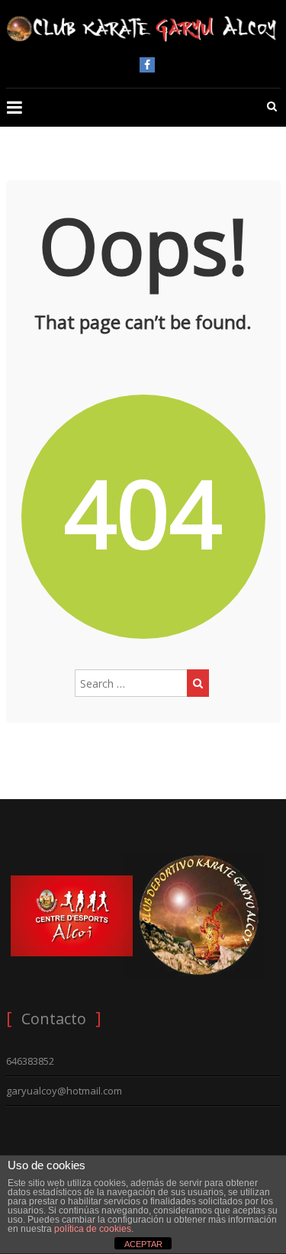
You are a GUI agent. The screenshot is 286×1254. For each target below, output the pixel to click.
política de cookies (92, 1228)
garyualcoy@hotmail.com (64, 1091)
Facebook (147, 65)
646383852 (30, 1061)
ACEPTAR (143, 1244)
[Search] (198, 683)
